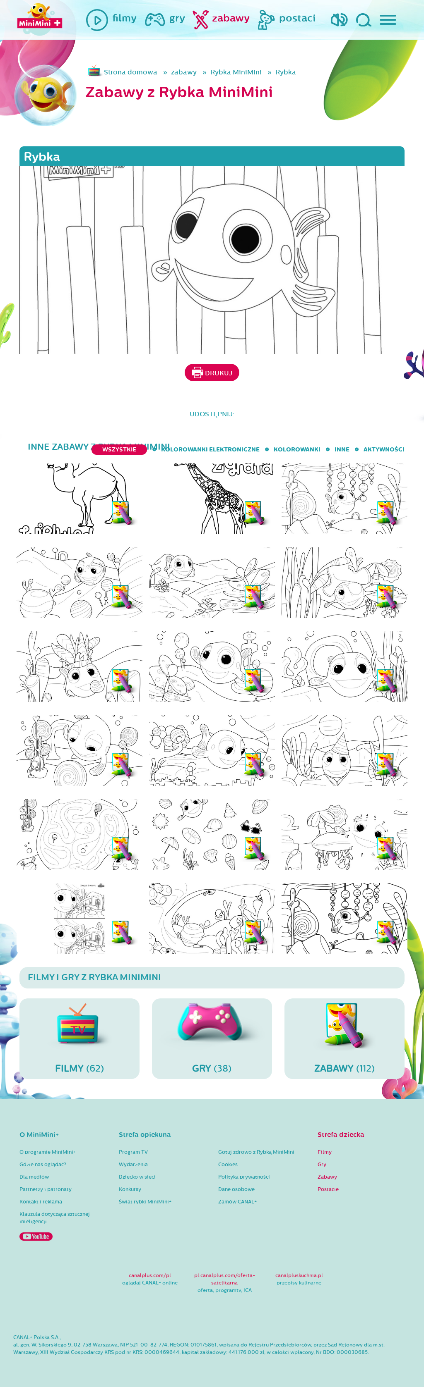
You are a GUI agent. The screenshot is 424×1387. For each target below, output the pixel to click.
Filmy (325, 1152)
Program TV (133, 1152)
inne (342, 450)
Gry (322, 1164)
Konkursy (130, 1189)
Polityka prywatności (244, 1177)
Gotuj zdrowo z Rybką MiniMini (256, 1152)
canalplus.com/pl (150, 1275)
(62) (79, 1068)
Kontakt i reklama (40, 1201)
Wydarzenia (133, 1164)
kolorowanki (297, 450)
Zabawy (327, 1177)
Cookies (228, 1164)
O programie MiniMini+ (47, 1152)
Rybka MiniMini (236, 72)
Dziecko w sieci (137, 1177)
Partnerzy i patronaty (45, 1189)
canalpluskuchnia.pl (299, 1275)
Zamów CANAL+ (237, 1201)
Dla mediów (34, 1177)
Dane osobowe (236, 1189)
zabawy (184, 72)
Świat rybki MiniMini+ (145, 1201)
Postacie (328, 1189)
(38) (211, 1068)
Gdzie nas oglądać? (42, 1164)
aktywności (384, 450)
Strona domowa (130, 72)
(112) (344, 1068)
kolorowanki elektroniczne (210, 450)
